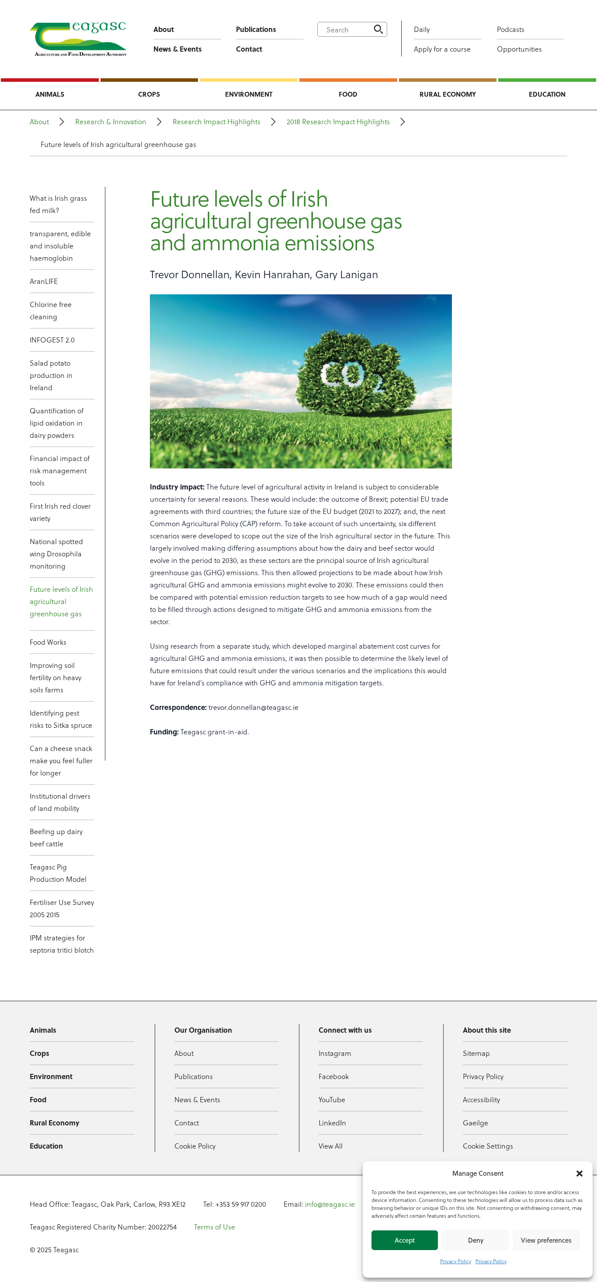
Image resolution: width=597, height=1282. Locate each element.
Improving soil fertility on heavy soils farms (55, 677)
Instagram (335, 1053)
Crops (149, 94)
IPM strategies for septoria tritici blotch (62, 944)
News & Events (177, 49)
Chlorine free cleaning (51, 310)
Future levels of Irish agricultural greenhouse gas (61, 601)
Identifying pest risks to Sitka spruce (61, 719)
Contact (249, 49)
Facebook (334, 1076)
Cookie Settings (488, 1146)
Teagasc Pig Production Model (58, 873)
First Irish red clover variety (60, 512)
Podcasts (510, 29)
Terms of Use (214, 1227)
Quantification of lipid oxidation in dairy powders (56, 422)
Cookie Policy (194, 1146)
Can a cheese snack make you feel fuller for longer (61, 760)
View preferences (546, 1240)
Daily (422, 29)
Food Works (48, 642)
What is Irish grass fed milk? (58, 204)
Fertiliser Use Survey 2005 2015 (62, 908)
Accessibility (481, 1099)
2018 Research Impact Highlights (338, 121)
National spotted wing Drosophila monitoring (56, 553)
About (163, 29)
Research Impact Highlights (216, 121)
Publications (256, 29)
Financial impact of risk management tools (60, 470)
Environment (248, 94)
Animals (49, 94)
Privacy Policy (455, 1261)
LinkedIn (332, 1123)
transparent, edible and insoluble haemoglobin (60, 245)
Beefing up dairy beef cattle (56, 837)
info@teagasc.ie (330, 1204)
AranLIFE (44, 281)
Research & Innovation (110, 121)
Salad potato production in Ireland (51, 375)
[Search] (378, 29)
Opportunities (519, 49)
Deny (475, 1240)
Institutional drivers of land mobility (60, 802)
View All (331, 1146)
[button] (579, 1173)
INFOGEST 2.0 (52, 340)
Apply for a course (442, 49)
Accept (405, 1240)
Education (547, 94)
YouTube (332, 1099)
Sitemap (476, 1053)
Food (348, 94)
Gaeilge (475, 1123)
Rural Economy (448, 94)
